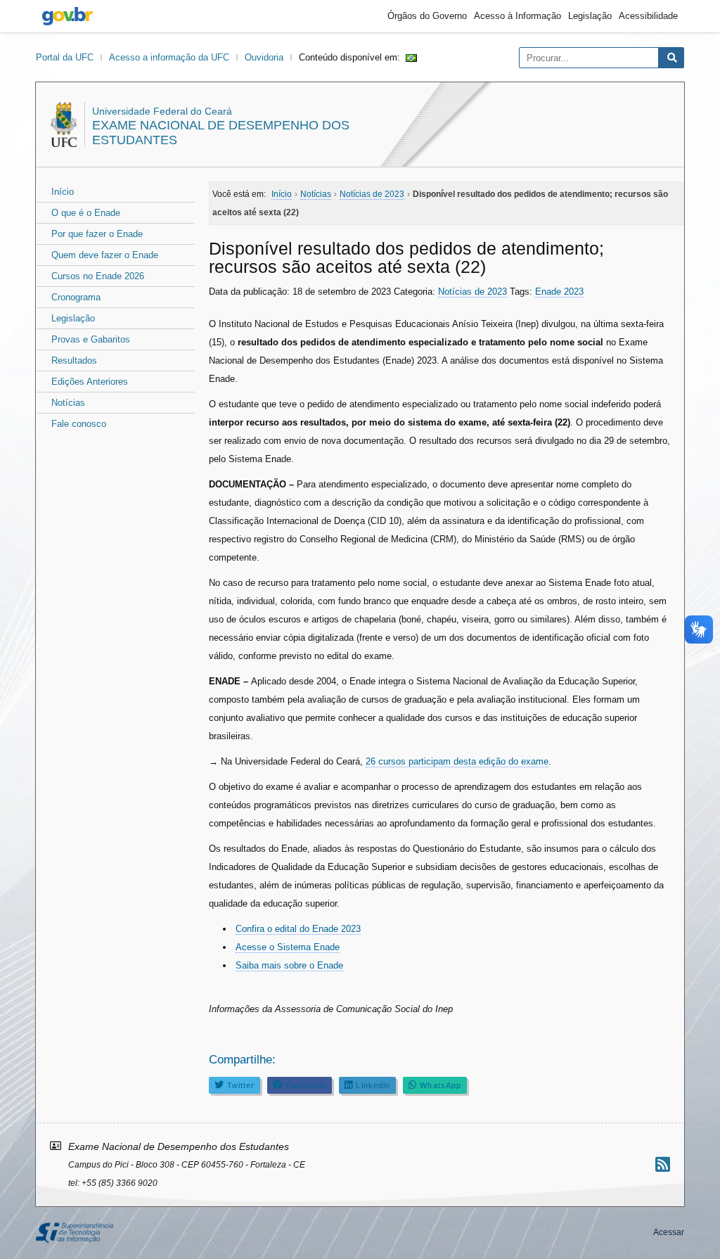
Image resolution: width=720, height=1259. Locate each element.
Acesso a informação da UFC (169, 57)
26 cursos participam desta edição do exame (457, 761)
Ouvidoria (264, 57)
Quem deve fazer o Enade (104, 255)
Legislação (590, 16)
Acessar (668, 1232)
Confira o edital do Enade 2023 (298, 929)
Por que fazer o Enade (97, 234)
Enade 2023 (559, 291)
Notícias (68, 402)
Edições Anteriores (89, 381)
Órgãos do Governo (427, 16)
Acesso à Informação (517, 16)
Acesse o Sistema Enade (288, 947)
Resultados (74, 360)
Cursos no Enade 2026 (97, 276)
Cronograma (76, 297)
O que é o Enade (85, 212)
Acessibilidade (648, 16)
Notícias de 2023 (472, 291)
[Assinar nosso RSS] (662, 1164)
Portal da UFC (65, 57)
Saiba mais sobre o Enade (289, 965)
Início (62, 191)
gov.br (67, 16)
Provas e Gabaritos (90, 339)
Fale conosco (78, 423)
